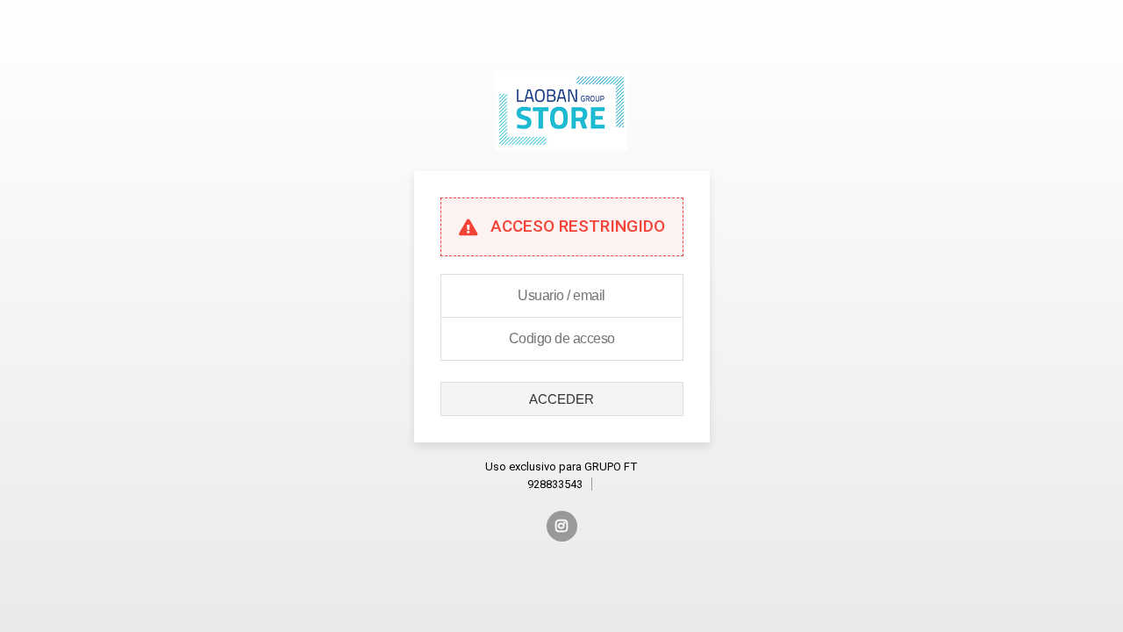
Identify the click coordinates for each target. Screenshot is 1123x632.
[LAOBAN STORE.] (561, 162)
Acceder (561, 398)
